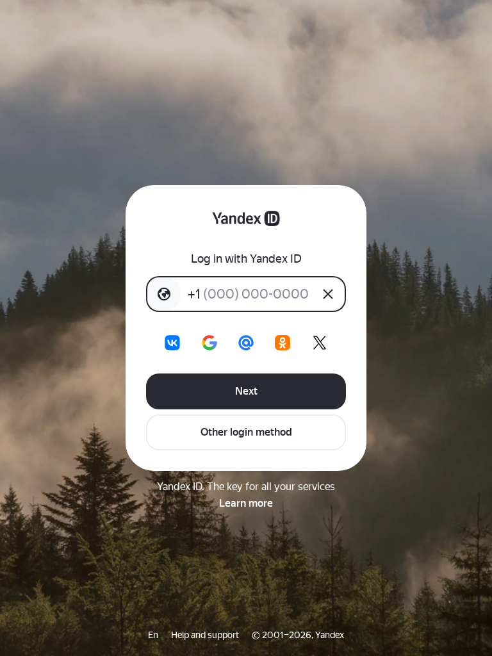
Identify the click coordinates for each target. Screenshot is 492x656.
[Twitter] (319, 342)
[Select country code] (164, 294)
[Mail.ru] (246, 342)
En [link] (153, 635)
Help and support (205, 635)
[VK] (172, 342)
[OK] (282, 342)
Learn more (246, 503)
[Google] (209, 342)
